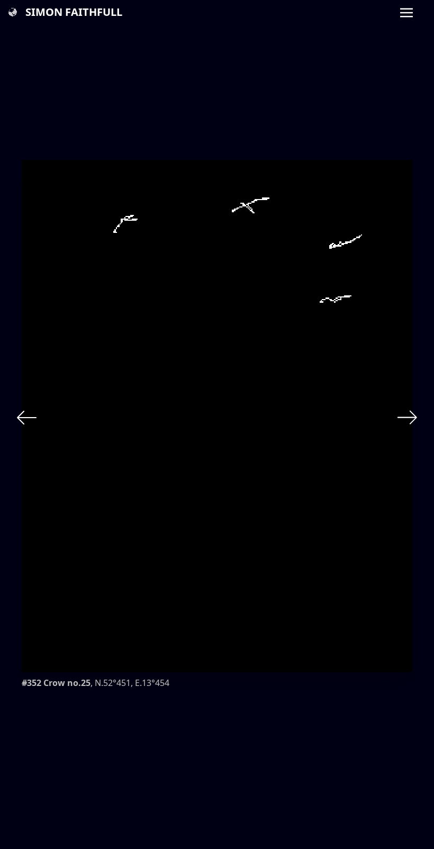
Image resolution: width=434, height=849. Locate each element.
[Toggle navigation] (406, 11)
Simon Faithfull (73, 12)
